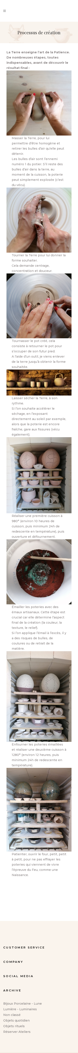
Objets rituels (14, 1026)
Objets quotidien (16, 1020)
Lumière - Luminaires (20, 1009)
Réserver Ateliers (17, 1032)
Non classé (12, 1015)
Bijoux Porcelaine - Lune (22, 1004)
